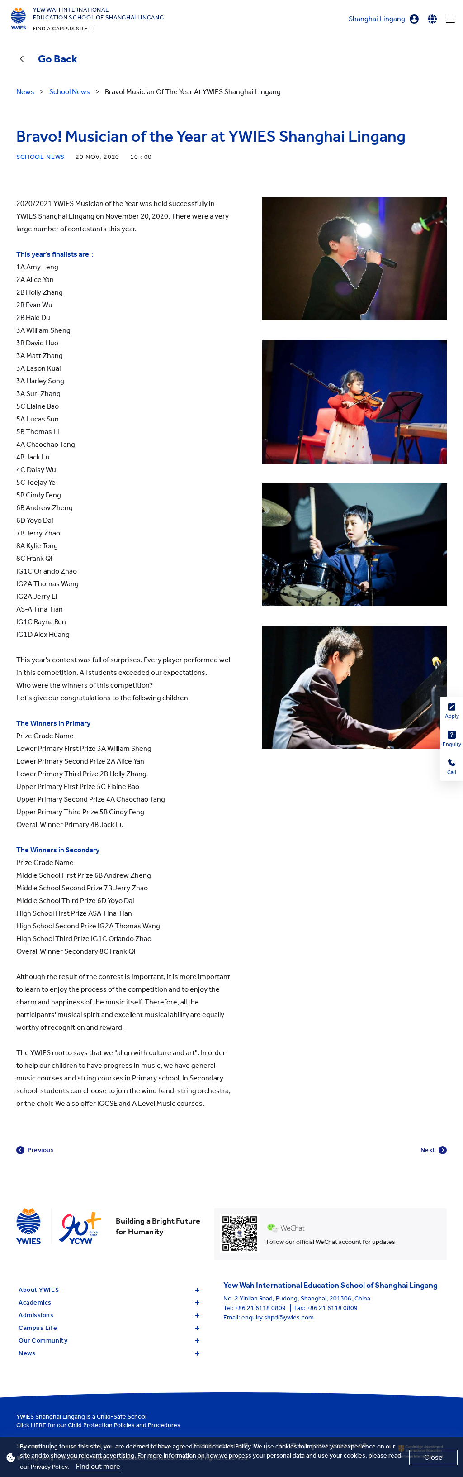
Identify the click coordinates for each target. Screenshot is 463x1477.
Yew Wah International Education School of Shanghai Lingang (98, 13)
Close (433, 1457)
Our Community (43, 1340)
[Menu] (450, 19)
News (27, 1353)
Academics (35, 1302)
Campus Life (38, 1328)
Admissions (36, 1315)
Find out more (98, 1466)
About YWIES (39, 1290)
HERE (38, 1425)
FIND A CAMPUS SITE (60, 28)
